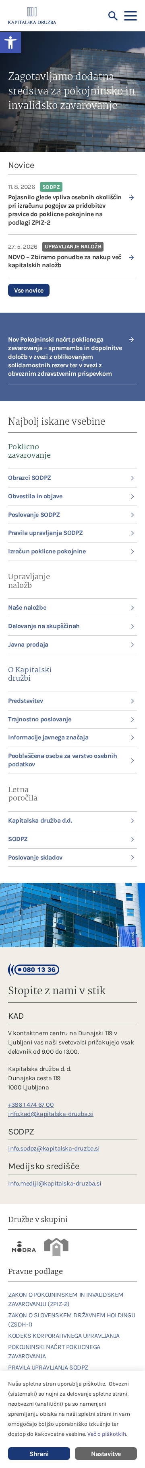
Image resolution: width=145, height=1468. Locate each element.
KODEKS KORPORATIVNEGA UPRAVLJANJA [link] (64, 1335)
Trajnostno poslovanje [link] (39, 719)
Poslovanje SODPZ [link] (34, 514)
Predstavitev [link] (25, 700)
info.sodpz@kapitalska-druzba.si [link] (54, 1148)
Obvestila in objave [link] (35, 496)
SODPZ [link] (18, 839)
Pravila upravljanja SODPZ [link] (45, 532)
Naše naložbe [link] (27, 607)
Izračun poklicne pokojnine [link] (47, 551)
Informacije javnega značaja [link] (48, 737)
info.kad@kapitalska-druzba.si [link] (50, 1114)
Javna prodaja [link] (28, 644)
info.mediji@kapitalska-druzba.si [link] (54, 1183)
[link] (72, 204)
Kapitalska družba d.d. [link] (40, 820)
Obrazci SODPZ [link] (29, 477)
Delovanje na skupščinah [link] (44, 626)
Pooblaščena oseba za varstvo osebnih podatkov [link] (62, 760)
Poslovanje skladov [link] (35, 857)
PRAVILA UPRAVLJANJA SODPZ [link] (48, 1367)
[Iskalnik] (113, 16)
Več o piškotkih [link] (106, 1434)
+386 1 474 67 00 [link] (31, 1104)
